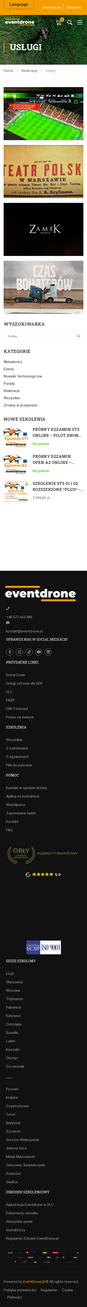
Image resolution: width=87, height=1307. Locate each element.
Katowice (13, 1016)
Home (8, 71)
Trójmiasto (14, 999)
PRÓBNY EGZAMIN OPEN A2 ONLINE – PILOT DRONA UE (52, 462)
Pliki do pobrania (19, 765)
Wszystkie (12, 398)
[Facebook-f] (9, 652)
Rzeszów (13, 1173)
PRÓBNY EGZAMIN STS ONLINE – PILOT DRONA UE (57, 435)
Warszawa (14, 982)
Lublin (10, 1041)
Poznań (12, 1089)
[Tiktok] (29, 652)
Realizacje (29, 71)
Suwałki (12, 1033)
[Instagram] (19, 652)
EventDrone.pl (34, 1281)
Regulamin (49, 1290)
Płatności (14, 1297)
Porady (9, 383)
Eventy (9, 369)
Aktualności (13, 362)
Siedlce (11, 1182)
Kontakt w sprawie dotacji (26, 788)
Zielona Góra (16, 1148)
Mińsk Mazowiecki (20, 1157)
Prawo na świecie (20, 717)
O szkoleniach (17, 748)
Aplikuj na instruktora (22, 796)
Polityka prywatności (20, 1290)
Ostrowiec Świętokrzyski (25, 1165)
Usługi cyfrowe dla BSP (24, 683)
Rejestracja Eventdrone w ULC (30, 1205)
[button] (43, 874)
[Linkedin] (48, 652)
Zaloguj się (73, 7)
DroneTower (15, 675)
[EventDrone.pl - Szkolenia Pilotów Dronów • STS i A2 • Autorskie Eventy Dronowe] (20, 22)
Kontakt (12, 821)
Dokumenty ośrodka (22, 1213)
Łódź (10, 973)
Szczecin (13, 1131)
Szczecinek (15, 1066)
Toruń (10, 1114)
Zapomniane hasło (21, 813)
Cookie (67, 1290)
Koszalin (13, 1049)
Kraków (12, 1097)
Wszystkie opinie (19, 1221)
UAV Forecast (17, 709)
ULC (9, 692)
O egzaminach (17, 757)
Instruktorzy (15, 1230)
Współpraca (15, 805)
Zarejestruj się (51, 7)
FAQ (9, 830)
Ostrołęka (14, 1024)
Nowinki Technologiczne (23, 376)
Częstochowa (17, 1106)
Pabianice (13, 1007)
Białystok (13, 1123)
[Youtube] (38, 652)
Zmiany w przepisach (20, 405)
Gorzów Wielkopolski (22, 1140)
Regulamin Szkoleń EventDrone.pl (32, 1238)
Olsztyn (12, 1058)
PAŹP (10, 700)
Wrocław (13, 990)
